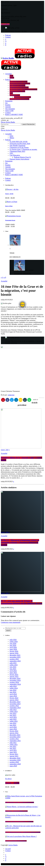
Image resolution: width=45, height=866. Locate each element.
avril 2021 (13, 750)
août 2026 (13, 640)
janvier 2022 (14, 733)
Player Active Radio (8, 122)
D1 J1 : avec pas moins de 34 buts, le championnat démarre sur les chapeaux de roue (21, 602)
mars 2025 (13, 673)
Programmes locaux (10, 220)
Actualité (4, 281)
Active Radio (13, 845)
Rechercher (28, 124)
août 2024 (13, 686)
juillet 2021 (14, 745)
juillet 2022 (14, 721)
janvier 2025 (14, 677)
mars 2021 (13, 752)
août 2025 (13, 663)
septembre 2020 (15, 764)
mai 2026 (13, 645)
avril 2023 (13, 717)
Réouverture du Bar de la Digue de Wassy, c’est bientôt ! (19, 821)
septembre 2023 (15, 708)
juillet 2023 (14, 711)
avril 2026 (13, 647)
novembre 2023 (15, 704)
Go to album (5, 24)
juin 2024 (13, 690)
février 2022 (14, 731)
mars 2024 (13, 696)
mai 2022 (13, 725)
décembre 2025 (15, 655)
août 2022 (13, 719)
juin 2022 (13, 723)
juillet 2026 (14, 642)
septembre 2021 (15, 741)
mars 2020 (13, 766)
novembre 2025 (15, 657)
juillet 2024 (14, 688)
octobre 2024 (14, 682)
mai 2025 (13, 669)
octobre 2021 (14, 739)
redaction (11, 395)
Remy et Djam (8, 206)
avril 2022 (13, 727)
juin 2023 (13, 713)
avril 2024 (13, 694)
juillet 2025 (14, 665)
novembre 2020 (15, 760)
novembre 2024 (15, 680)
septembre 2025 (15, 661)
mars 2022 (13, 729)
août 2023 (13, 710)
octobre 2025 (14, 659)
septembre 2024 (15, 684)
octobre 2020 (14, 762)
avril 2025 (13, 671)
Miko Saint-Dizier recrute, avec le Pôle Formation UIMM (19, 802)
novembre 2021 (15, 737)
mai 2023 (13, 715)
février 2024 (14, 698)
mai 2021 (13, 748)
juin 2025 (13, 667)
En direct (8, 779)
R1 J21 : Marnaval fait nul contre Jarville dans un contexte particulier (22, 832)
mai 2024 (13, 692)
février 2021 (14, 754)
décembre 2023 (15, 702)
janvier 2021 (14, 756)
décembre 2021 (15, 735)
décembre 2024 (15, 678)
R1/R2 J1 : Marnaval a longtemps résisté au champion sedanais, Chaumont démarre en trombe (20, 542)
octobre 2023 (14, 706)
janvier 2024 (14, 700)
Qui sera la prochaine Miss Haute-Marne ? (16, 840)
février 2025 (14, 675)
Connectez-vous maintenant (10, 622)
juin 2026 (13, 643)
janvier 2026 (14, 653)
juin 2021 (13, 746)
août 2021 (13, 743)
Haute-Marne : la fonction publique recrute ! (16, 811)
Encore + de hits (9, 193)
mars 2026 (13, 649)
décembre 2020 (15, 758)
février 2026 (14, 651)
